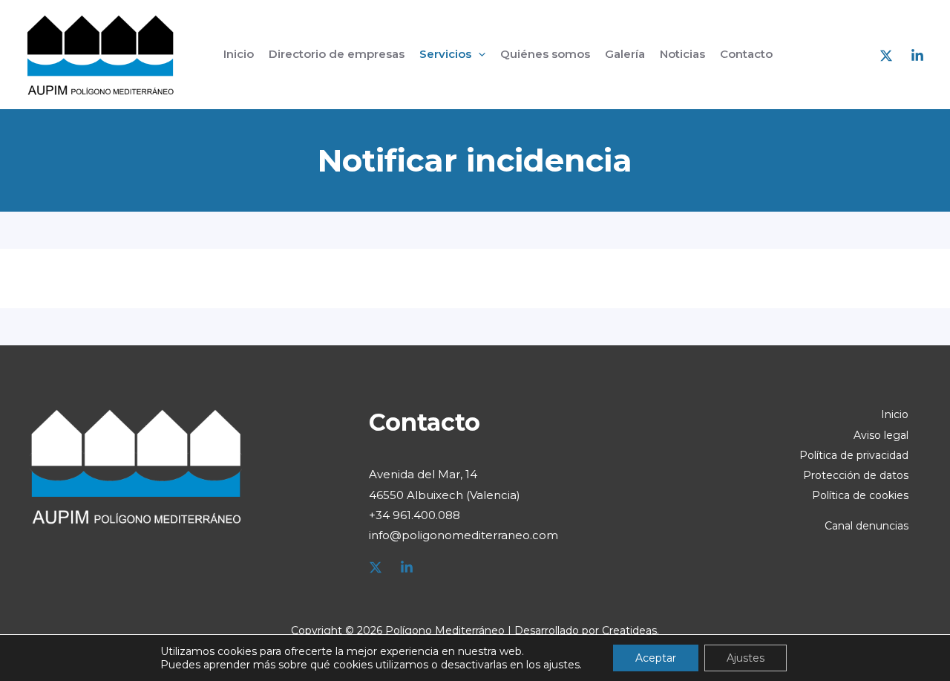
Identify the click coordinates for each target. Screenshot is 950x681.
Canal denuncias (866, 525)
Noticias (682, 54)
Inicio (238, 54)
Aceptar (655, 658)
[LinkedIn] (917, 55)
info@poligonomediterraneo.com (463, 535)
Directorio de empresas (336, 54)
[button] (478, 54)
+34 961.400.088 (414, 515)
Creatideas (629, 630)
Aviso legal (881, 435)
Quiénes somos (545, 54)
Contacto (746, 54)
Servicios (445, 54)
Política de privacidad (853, 455)
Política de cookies (860, 495)
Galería (625, 54)
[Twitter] (375, 567)
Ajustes (745, 658)
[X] (886, 55)
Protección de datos (855, 475)
